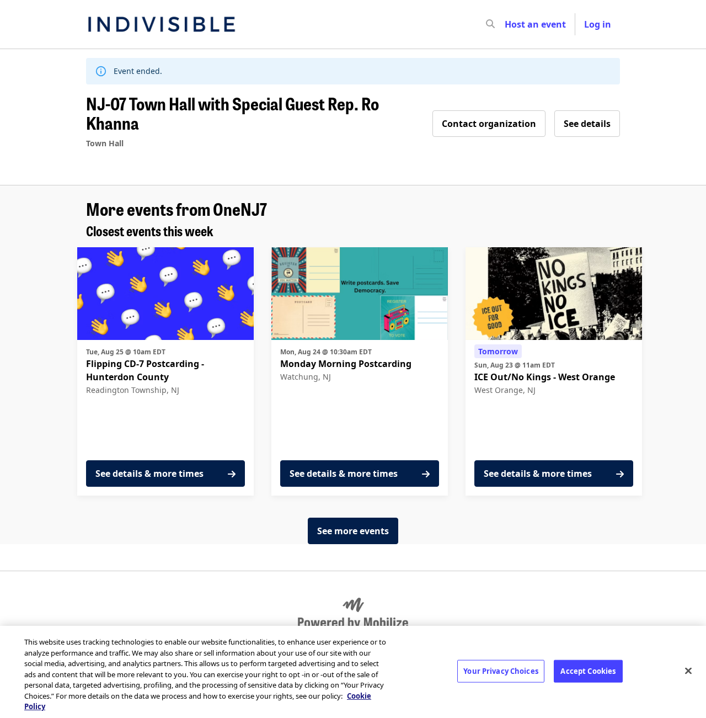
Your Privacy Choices (500, 671)
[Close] (688, 670)
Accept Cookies (588, 671)
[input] (510, 24)
